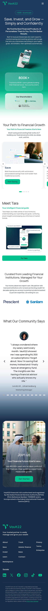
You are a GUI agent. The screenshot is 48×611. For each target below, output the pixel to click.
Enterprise (40, 550)
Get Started (24, 479)
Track (20, 542)
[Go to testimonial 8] (32, 395)
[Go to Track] (24, 191)
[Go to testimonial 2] (8, 395)
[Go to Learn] (28, 191)
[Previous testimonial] (4, 361)
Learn (5, 557)
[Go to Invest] (23, 191)
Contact (21, 557)
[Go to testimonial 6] (24, 395)
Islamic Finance (24, 547)
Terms (38, 546)
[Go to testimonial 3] (12, 395)
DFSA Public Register (32, 601)
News (20, 552)
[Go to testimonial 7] (28, 395)
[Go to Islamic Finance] (26, 191)
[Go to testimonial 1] (4, 395)
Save (5, 547)
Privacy (39, 542)
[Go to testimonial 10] (40, 395)
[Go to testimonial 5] (20, 395)
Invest (5, 552)
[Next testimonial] (43, 361)
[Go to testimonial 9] (36, 395)
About (5, 542)
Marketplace (8, 562)
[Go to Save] (20, 191)
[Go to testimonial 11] (44, 395)
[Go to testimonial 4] (16, 395)
